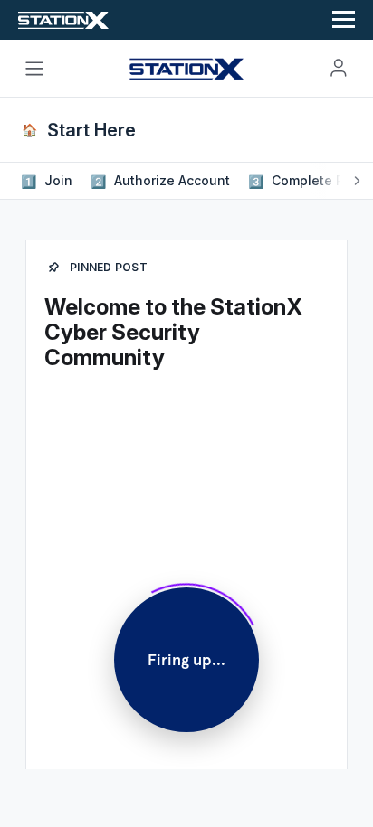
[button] (48, 180)
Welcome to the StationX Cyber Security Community (173, 332)
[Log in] (338, 67)
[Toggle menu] (34, 68)
